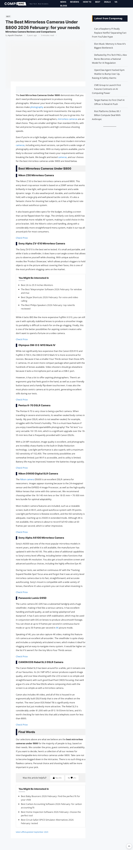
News (63, 2)
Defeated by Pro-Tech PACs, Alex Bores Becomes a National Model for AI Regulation (109, 58)
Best (97, 2)
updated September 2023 (37, 832)
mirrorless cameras (67, 119)
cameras (20, 145)
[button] (129, 846)
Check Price (22, 237)
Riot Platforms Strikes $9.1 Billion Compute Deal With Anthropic (106, 115)
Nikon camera (27, 479)
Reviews (74, 2)
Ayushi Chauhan (15, 35)
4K (57, 627)
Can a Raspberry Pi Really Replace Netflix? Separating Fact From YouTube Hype (109, 32)
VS (116, 2)
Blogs (63, 5)
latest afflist (21, 832)
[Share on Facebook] (49, 90)
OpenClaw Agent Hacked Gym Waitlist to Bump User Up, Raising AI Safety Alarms (108, 73)
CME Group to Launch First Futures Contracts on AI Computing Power (106, 89)
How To (87, 2)
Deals (107, 2)
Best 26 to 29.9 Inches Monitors (37, 285)
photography (37, 107)
